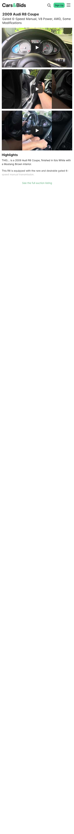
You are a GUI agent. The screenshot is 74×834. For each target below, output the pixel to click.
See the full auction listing (37, 182)
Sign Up (59, 5)
